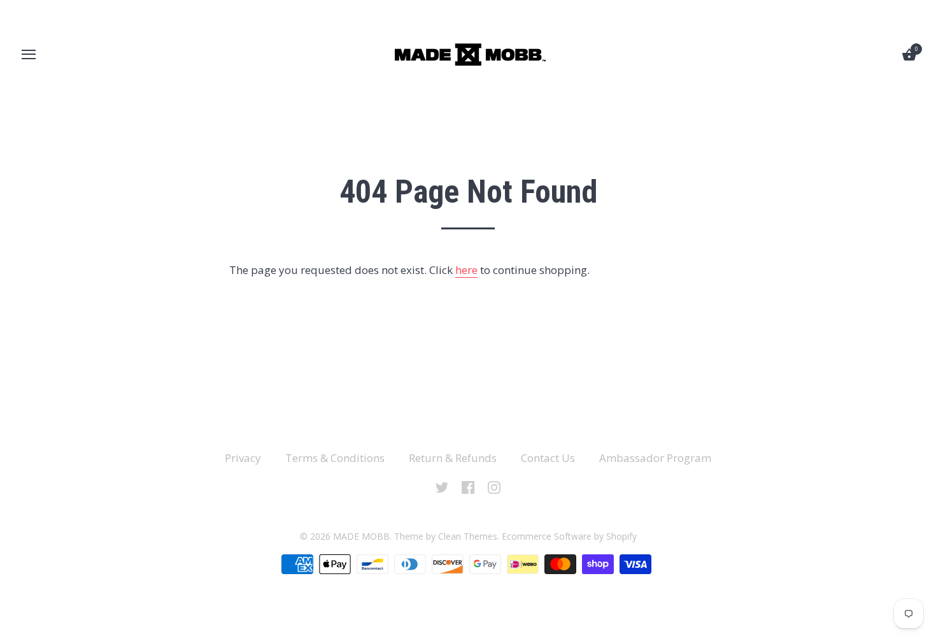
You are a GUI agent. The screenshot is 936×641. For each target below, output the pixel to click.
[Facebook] (468, 486)
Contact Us (548, 457)
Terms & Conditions (335, 457)
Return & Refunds (453, 457)
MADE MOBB (361, 536)
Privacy (243, 457)
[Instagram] (494, 486)
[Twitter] (442, 486)
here (466, 270)
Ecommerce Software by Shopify (569, 536)
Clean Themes (467, 536)
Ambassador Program (655, 457)
